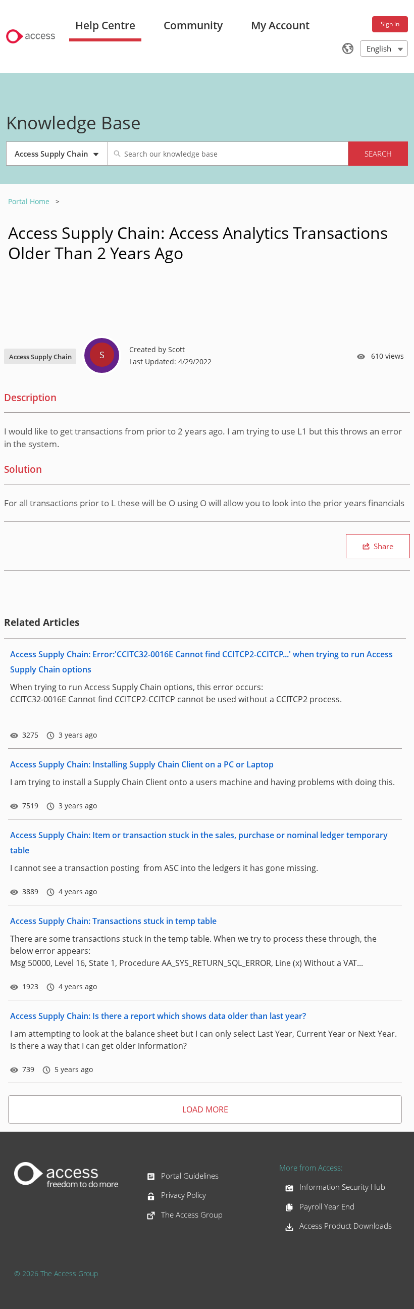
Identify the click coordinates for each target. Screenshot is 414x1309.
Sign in (390, 24)
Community (193, 25)
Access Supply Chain (57, 157)
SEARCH (378, 154)
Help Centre (105, 25)
